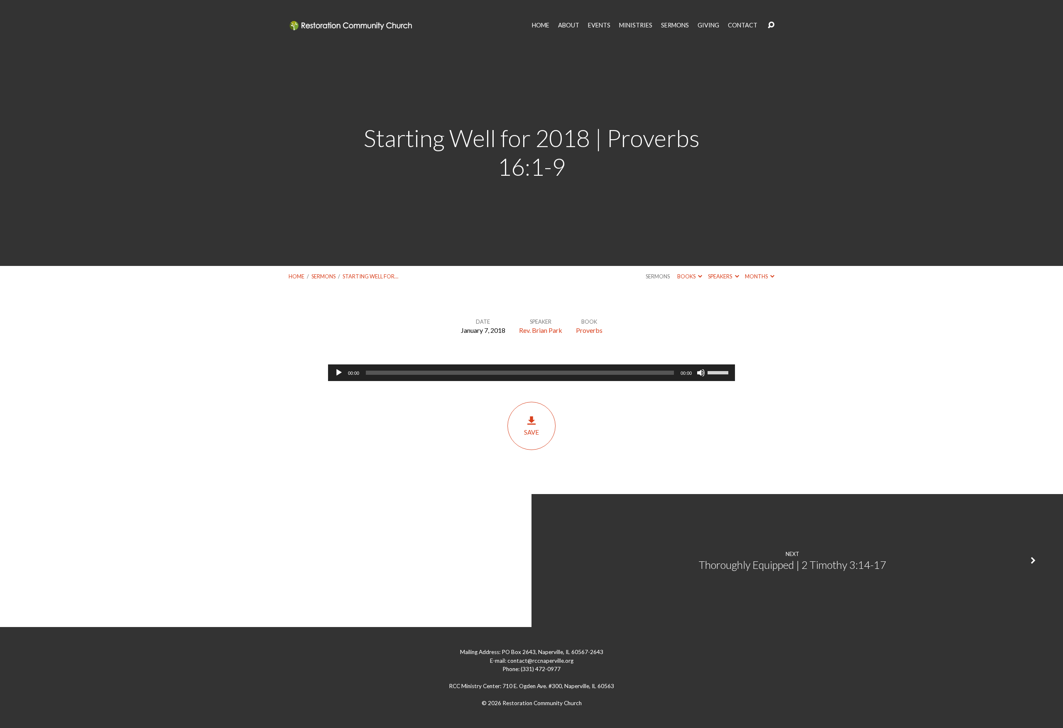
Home (296, 276)
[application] (531, 372)
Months (757, 276)
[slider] (719, 371)
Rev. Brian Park (540, 330)
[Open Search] (771, 25)
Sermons (323, 276)
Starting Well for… (370, 276)
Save (531, 432)
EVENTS (599, 25)
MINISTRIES (635, 25)
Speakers (720, 276)
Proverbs (589, 330)
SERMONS (675, 25)
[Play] (339, 373)
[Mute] (701, 373)
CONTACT (742, 25)
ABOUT (568, 25)
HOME (540, 25)
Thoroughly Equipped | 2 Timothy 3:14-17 (792, 564)
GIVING (708, 25)
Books (686, 276)
